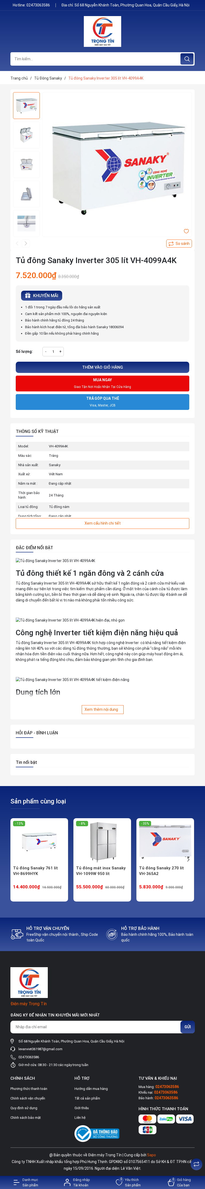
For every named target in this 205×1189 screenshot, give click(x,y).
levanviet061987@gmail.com (40, 1049)
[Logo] (102, 31)
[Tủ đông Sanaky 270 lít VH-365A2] (165, 842)
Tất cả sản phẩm (87, 1098)
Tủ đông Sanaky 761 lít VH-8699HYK (35, 871)
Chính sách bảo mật (25, 1118)
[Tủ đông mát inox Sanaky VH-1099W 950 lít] (102, 842)
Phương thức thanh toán (28, 1089)
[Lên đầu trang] (196, 1151)
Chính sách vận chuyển (27, 1098)
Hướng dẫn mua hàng (91, 1089)
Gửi (187, 1027)
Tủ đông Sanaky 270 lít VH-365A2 (161, 871)
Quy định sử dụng (23, 1108)
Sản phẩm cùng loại (38, 801)
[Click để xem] (117, 167)
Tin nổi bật (26, 762)
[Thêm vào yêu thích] (186, 231)
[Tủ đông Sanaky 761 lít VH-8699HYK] (39, 842)
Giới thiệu (81, 1108)
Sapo (151, 1155)
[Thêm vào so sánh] (179, 244)
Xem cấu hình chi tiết (103, 523)
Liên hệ (79, 1118)
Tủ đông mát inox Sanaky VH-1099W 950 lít (101, 871)
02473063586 (38, 5)
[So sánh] (196, 1164)
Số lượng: (24, 351)
